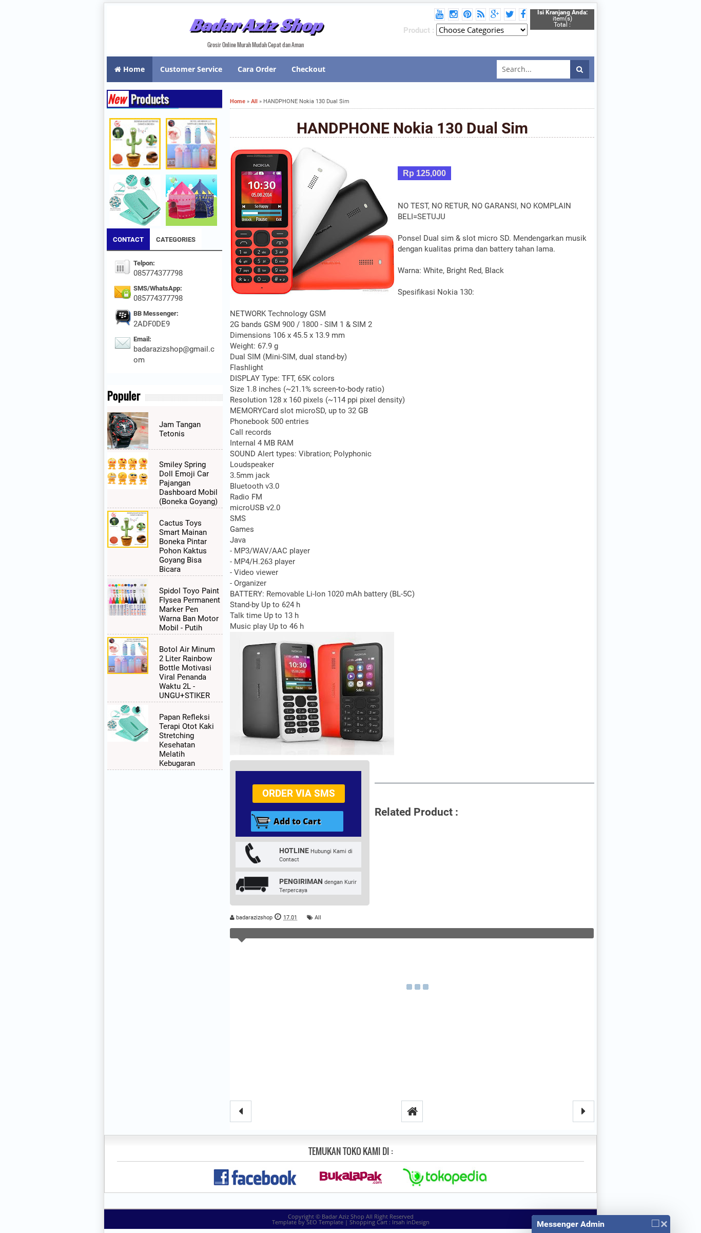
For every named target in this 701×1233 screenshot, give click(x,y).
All (318, 917)
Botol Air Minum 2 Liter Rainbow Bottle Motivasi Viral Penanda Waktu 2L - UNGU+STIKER (187, 672)
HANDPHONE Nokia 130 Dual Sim (412, 128)
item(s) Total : (562, 18)
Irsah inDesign (411, 1222)
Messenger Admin (571, 1224)
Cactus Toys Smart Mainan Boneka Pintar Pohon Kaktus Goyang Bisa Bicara (183, 546)
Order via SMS (298, 793)
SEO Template (324, 1222)
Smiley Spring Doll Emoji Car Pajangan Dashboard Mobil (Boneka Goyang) (188, 483)
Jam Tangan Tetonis (180, 429)
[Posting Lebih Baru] (240, 1111)
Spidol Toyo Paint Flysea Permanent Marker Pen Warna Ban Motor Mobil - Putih (189, 609)
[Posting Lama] (583, 1111)
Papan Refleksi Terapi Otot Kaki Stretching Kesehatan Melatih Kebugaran (186, 740)
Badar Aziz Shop (256, 24)
